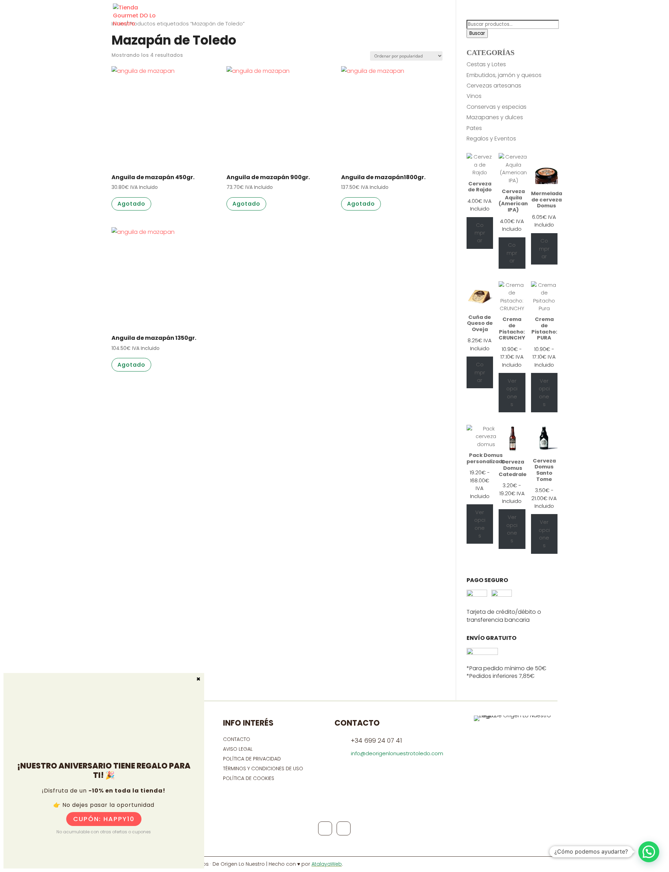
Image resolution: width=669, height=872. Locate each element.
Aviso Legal (238, 748)
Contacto (479, 17)
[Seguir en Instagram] (344, 828)
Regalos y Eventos (491, 139)
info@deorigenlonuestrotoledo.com (397, 753)
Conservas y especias (496, 107)
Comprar (480, 233)
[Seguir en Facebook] (325, 828)
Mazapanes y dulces (495, 117)
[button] (648, 851)
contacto (236, 739)
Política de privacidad (252, 758)
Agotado (131, 204)
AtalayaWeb (327, 863)
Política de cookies (248, 778)
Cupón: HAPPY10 (103, 818)
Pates (474, 128)
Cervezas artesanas (494, 86)
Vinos (474, 96)
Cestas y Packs (381, 17)
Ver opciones (511, 392)
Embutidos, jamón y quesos (504, 75)
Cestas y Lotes (486, 64)
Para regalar (433, 17)
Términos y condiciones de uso (264, 768)
